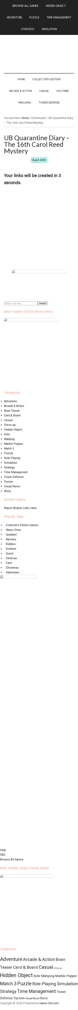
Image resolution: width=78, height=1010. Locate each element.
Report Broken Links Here (20, 508)
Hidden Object (13, 429)
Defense (11, 558)
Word (7, 491)
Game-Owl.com (49, 1003)
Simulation (10, 462)
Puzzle (8, 453)
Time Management (16, 472)
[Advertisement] (39, 229)
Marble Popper (13, 444)
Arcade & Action (14, 406)
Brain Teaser (12, 410)
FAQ (2, 854)
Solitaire (11, 548)
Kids (7, 434)
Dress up (10, 425)
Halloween (12, 572)
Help (3, 850)
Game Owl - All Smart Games (39, 50)
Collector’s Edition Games (22, 525)
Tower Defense (14, 477)
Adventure (10, 401)
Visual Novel (12, 486)
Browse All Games (11, 859)
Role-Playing (12, 458)
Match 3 (9, 448)
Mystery (11, 539)
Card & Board (12, 415)
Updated (11, 534)
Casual (8, 420)
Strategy (9, 467)
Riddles (11, 544)
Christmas (12, 567)
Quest (9, 553)
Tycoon (8, 481)
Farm (9, 563)
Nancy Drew (13, 530)
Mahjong (9, 439)
